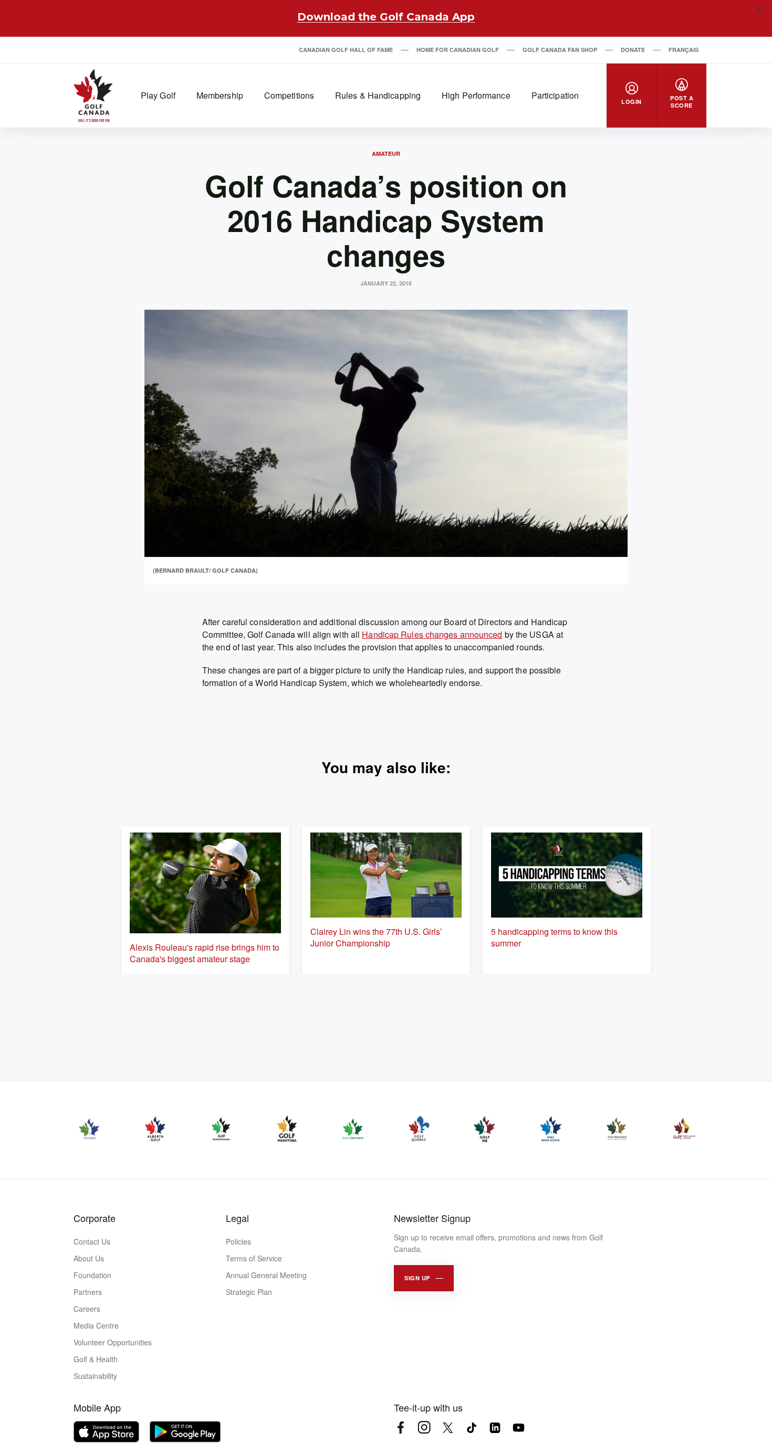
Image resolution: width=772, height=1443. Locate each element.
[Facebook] (400, 1427)
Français (683, 50)
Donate (633, 50)
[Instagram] (424, 1427)
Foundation (92, 1275)
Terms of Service (254, 1258)
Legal (237, 1218)
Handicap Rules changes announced (432, 634)
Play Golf (158, 95)
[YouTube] (518, 1427)
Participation (555, 95)
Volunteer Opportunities (113, 1342)
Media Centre (96, 1325)
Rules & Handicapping (378, 95)
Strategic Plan (249, 1292)
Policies (238, 1241)
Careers (87, 1308)
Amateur (386, 153)
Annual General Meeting (266, 1275)
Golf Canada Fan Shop (560, 50)
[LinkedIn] (495, 1427)
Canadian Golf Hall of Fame (346, 50)
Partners (88, 1292)
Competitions (289, 95)
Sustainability (95, 1376)
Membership (219, 95)
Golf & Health (96, 1359)
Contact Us (92, 1241)
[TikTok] (471, 1427)
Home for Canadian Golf (457, 50)
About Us (89, 1258)
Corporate (95, 1218)
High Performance (476, 95)
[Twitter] (447, 1427)
